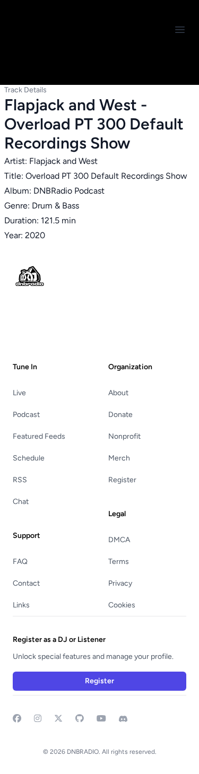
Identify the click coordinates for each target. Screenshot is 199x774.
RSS (20, 479)
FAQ (20, 561)
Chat (21, 501)
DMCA (119, 539)
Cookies (121, 605)
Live (19, 392)
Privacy (120, 583)
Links (21, 605)
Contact (26, 583)
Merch (119, 458)
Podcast (26, 414)
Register (122, 479)
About (118, 392)
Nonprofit (124, 436)
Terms (118, 561)
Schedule (29, 458)
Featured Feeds (39, 436)
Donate (120, 414)
